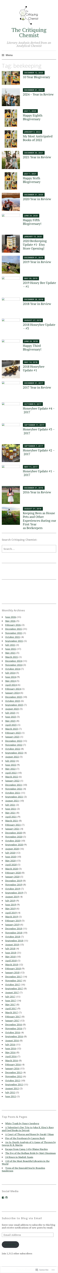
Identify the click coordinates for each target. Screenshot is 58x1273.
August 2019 (12, 896)
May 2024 (10, 680)
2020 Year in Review (37, 199)
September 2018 (14, 940)
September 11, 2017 (34, 425)
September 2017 (14, 988)
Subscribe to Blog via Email (22, 1218)
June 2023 (10, 716)
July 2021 (10, 804)
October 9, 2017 (32, 404)
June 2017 (10, 1000)
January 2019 (12, 924)
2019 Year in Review (37, 262)
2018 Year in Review (37, 304)
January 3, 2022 (32, 132)
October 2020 (12, 840)
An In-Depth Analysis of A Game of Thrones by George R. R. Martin (29, 1144)
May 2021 (10, 812)
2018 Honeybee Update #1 (33, 368)
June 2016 (10, 1048)
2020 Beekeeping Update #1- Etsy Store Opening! (35, 244)
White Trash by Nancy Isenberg (22, 1123)
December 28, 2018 (33, 299)
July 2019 (10, 900)
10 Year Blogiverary (36, 77)
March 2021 (11, 820)
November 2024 (13, 664)
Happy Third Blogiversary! (32, 347)
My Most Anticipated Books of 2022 (37, 138)
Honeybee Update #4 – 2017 (39, 410)
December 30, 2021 (33, 153)
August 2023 (12, 708)
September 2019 (14, 892)
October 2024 (12, 668)
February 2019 (13, 920)
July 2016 (10, 1044)
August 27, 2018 (32, 320)
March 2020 (11, 868)
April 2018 (11, 960)
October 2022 (12, 748)
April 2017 (11, 1008)
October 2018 (12, 936)
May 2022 (10, 768)
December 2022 (13, 740)
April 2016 (11, 1056)
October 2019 (12, 888)
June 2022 (10, 764)
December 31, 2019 (33, 257)
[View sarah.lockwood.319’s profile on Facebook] (3, 1197)
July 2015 (10, 1092)
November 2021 (13, 788)
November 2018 (13, 932)
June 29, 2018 (31, 341)
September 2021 (14, 796)
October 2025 (12, 637)
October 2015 (12, 1080)
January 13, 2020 (33, 236)
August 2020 (12, 848)
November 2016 (13, 1028)
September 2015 (14, 1084)
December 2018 (13, 928)
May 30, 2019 (30, 278)
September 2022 (14, 752)
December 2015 (13, 1072)
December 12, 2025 (33, 72)
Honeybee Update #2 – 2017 (39, 452)
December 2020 (13, 832)
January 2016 (12, 1068)
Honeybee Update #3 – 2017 (39, 431)
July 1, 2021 (30, 174)
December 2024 (13, 661)
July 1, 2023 (30, 111)
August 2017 (12, 992)
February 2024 (13, 688)
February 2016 (13, 1064)
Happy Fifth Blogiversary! (32, 222)
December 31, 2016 (33, 488)
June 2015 (10, 1096)
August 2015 (12, 1088)
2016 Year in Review (37, 492)
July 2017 (10, 996)
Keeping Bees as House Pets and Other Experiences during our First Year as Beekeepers (39, 520)
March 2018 (11, 964)
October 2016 (12, 1032)
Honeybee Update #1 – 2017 (39, 473)
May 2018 (10, 956)
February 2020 (13, 872)
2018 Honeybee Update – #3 (39, 326)
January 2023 (12, 736)
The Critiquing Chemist (29, 32)
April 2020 (11, 864)
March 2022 (11, 776)
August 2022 (12, 756)
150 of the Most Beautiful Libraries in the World (26, 1162)
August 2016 (12, 1040)
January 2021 (12, 828)
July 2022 (10, 760)
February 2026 (13, 625)
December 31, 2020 (33, 194)
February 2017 (13, 1016)
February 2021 (13, 824)
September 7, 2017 (33, 446)
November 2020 (13, 836)
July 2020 (10, 852)
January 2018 (12, 972)
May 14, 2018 (30, 362)
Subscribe (10, 1244)
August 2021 (12, 800)
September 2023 (14, 704)
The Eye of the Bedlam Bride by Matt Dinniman (30, 1153)
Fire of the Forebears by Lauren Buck (25, 1138)
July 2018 (10, 948)
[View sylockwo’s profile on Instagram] (6, 1197)
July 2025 (10, 644)
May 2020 (10, 860)
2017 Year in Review (37, 387)
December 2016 (13, 1024)
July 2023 (10, 712)
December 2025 (13, 628)
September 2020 (14, 844)
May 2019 (10, 908)
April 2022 (11, 772)
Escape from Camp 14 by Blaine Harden (26, 1149)
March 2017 (11, 1012)
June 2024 (10, 677)
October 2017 (12, 984)
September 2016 (14, 1036)
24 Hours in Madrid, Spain (19, 1157)
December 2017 (13, 976)
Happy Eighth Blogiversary (32, 117)
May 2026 (10, 621)
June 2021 (10, 808)
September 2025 (14, 641)
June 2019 (10, 904)
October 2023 (12, 700)
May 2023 (10, 720)
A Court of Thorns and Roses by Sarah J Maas (29, 1134)
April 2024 (11, 684)
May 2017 (10, 1004)
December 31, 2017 (33, 383)
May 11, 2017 (30, 467)
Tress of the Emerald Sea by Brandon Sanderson (23, 1169)
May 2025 (10, 652)
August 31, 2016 (32, 508)
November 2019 (13, 884)
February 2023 (13, 732)
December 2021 (13, 784)
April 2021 (11, 816)
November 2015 (13, 1076)
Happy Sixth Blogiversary (31, 180)
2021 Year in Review (37, 157)
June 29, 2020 (31, 215)
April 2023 (11, 724)
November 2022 (13, 744)
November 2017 (13, 980)
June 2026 (10, 617)
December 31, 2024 (33, 90)
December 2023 (13, 697)
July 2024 (10, 672)
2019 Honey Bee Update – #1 (39, 284)
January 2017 (12, 1020)
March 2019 (11, 916)
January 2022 (12, 780)
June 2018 (10, 952)
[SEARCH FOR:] (29, 549)
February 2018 (13, 968)
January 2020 (12, 876)
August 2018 (12, 944)
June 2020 (10, 856)
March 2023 (11, 728)
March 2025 (11, 657)
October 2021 (12, 792)
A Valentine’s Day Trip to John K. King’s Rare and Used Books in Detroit (28, 1129)
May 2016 (10, 1052)
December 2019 (13, 880)
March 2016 (11, 1060)
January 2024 (12, 692)
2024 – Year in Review (38, 94)
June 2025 (10, 648)
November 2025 (13, 633)
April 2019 (11, 912)
